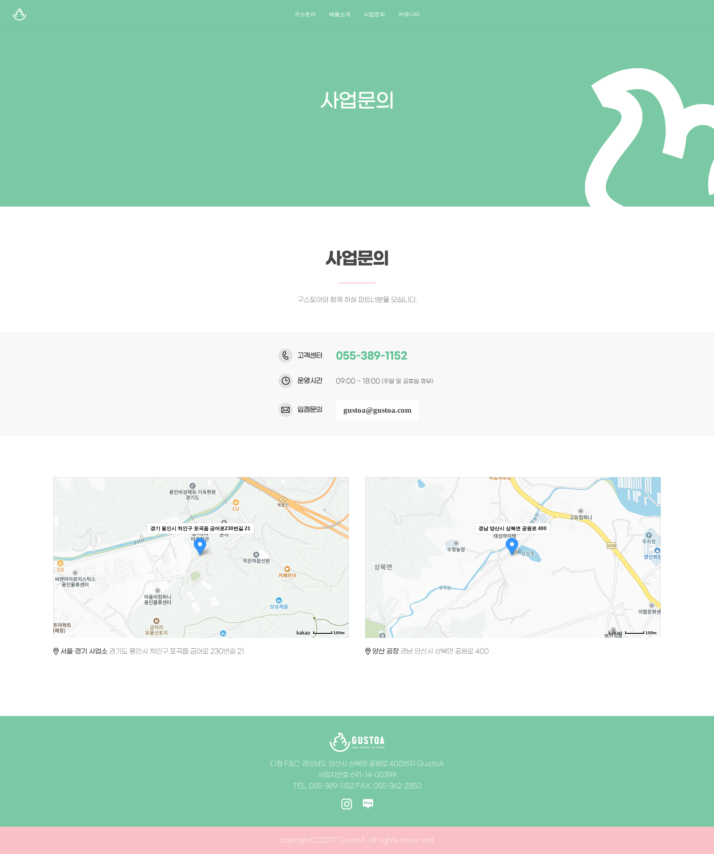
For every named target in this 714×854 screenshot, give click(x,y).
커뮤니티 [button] (409, 14)
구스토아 (305, 14)
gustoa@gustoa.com (377, 410)
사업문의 (374, 14)
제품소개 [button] (339, 14)
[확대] (338, 543)
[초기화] (338, 572)
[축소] (338, 557)
